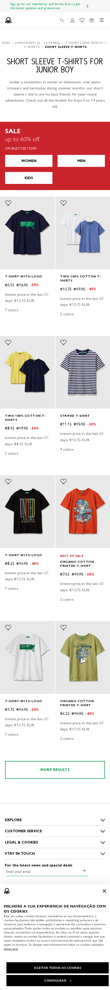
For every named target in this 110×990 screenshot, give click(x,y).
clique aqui (11, 949)
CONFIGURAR (55, 980)
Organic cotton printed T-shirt (77, 564)
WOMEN (29, 161)
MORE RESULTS (55, 770)
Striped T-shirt (75, 416)
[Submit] (84, 870)
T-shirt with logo (23, 276)
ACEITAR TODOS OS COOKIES (57, 968)
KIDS (29, 178)
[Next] (87, 6)
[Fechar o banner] (104, 891)
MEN (81, 161)
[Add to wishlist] (8, 203)
